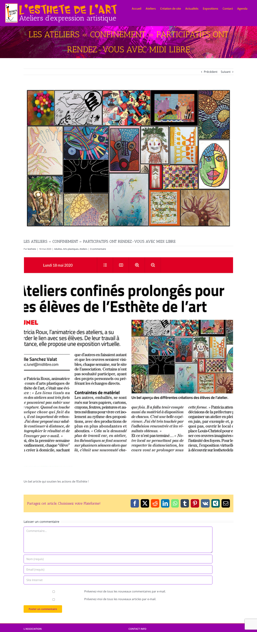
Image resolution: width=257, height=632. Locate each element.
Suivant (226, 72)
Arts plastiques (70, 248)
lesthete (32, 248)
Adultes (58, 248)
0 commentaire (98, 248)
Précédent (210, 72)
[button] (128, 362)
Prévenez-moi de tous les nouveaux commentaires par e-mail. (125, 591)
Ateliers (83, 248)
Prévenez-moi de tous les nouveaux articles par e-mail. (120, 599)
